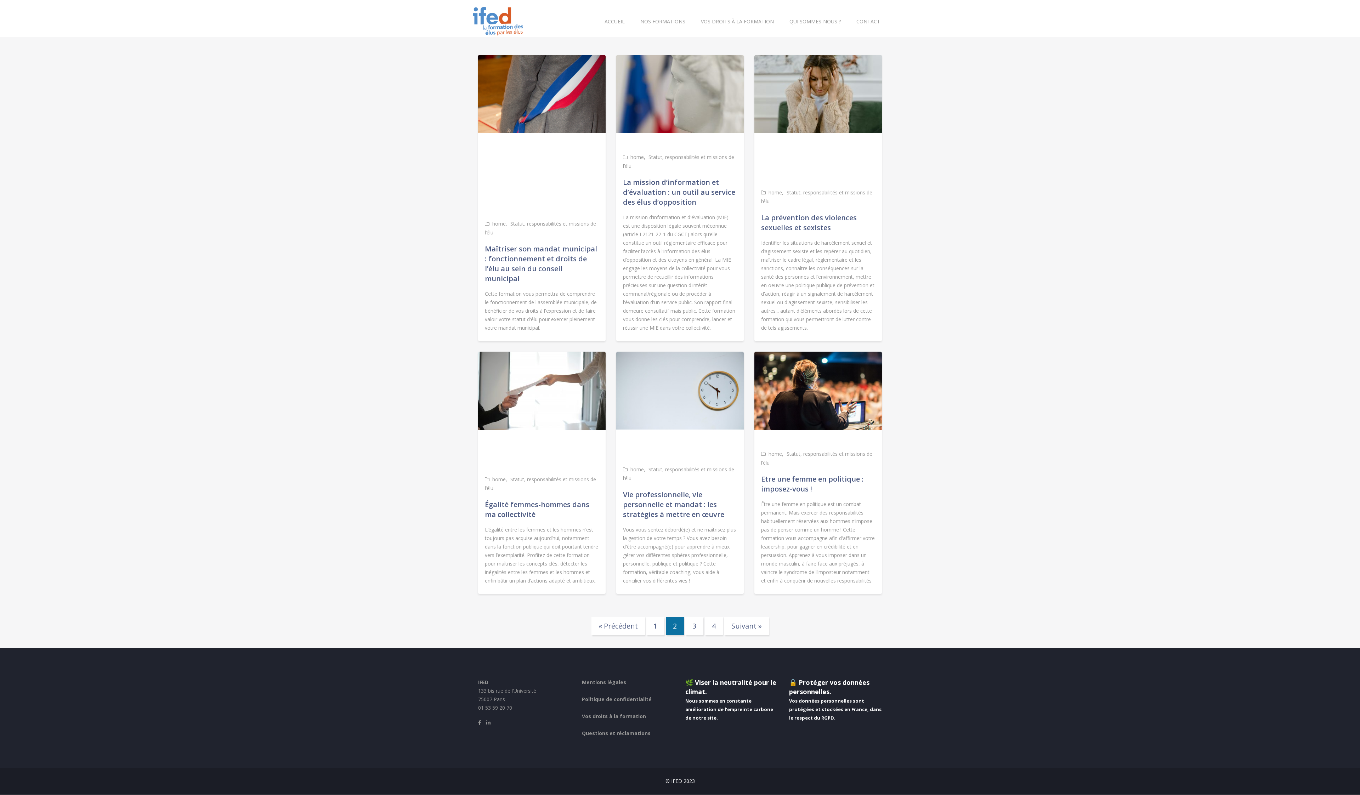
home (499, 223)
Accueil (615, 21)
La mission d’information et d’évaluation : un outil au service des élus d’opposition (679, 192)
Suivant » (746, 626)
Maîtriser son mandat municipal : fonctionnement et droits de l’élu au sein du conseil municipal (541, 263)
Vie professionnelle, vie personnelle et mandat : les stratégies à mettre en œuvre (673, 504)
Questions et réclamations (616, 733)
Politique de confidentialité (617, 699)
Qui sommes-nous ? (815, 21)
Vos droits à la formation (737, 21)
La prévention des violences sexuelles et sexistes (809, 222)
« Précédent (618, 626)
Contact (868, 21)
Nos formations (662, 21)
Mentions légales (604, 682)
